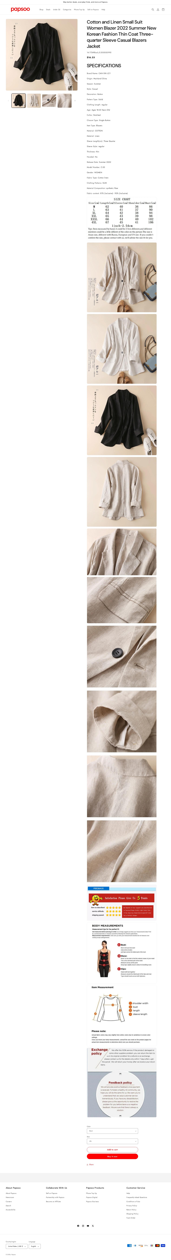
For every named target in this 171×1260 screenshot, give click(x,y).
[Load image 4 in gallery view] (34, 101)
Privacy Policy (131, 1205)
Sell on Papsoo (51, 1193)
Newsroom (10, 1197)
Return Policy (131, 1210)
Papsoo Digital (91, 1197)
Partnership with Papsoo (55, 1197)
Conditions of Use (133, 1201)
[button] (152, 9)
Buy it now (112, 1156)
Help (128, 1193)
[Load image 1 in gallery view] (19, 101)
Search (8, 1205)
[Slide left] (8, 100)
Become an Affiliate (53, 1201)
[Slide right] (75, 100)
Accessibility (10, 1210)
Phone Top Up (91, 1193)
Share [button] (91, 1164)
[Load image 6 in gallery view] (64, 101)
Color (89, 1126)
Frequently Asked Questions (136, 1197)
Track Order (131, 1218)
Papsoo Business (92, 1201)
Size (88, 1137)
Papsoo (14, 1255)
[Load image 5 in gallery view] (49, 101)
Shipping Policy (132, 1214)
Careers (9, 1201)
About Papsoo (11, 1193)
